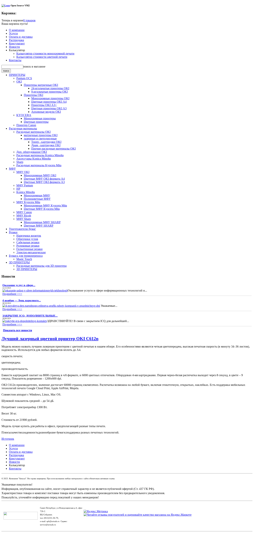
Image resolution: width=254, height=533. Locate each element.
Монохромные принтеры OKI (50, 98)
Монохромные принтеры (40, 118)
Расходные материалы (23, 128)
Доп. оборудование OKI (31, 151)
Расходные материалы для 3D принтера (41, 265)
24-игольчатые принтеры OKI (50, 88)
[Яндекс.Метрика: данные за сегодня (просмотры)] (96, 511)
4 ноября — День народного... (21, 300)
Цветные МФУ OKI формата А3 (44, 182)
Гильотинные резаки (29, 249)
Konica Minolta (25, 192)
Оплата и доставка (21, 36)
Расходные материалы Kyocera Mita (38, 165)
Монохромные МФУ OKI (40, 175)
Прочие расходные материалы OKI (53, 148)
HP (18, 188)
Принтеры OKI (33, 95)
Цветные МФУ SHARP (38, 225)
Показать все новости (17, 330)
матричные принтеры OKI (40, 135)
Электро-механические (31, 252)
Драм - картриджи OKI (45, 145)
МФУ (12, 168)
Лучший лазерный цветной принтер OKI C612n (49, 338)
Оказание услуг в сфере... (18, 285)
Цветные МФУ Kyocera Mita (42, 208)
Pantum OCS (24, 78)
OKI (19, 81)
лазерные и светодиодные (40, 138)
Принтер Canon (26, 125)
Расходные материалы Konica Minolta (40, 155)
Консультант (17, 43)
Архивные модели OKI (46, 111)
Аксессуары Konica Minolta (33, 158)
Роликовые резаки (27, 245)
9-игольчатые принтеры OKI (49, 91)
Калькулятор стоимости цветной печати (41, 56)
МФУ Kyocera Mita (28, 202)
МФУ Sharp (23, 218)
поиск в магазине (34, 66)
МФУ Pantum (24, 185)
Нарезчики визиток (28, 235)
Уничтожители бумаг (22, 229)
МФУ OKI (22, 172)
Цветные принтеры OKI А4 (49, 101)
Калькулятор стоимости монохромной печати (45, 53)
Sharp (19, 162)
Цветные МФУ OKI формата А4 (44, 178)
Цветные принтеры (36, 121)
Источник (7, 438)
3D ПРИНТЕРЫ (19, 262)
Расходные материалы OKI (33, 131)
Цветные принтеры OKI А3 (49, 108)
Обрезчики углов (27, 239)
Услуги (13, 33)
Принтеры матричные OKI (41, 85)
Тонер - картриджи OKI (46, 141)
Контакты (15, 60)
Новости (14, 46)
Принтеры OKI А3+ (44, 105)
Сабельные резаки (27, 242)
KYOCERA (23, 115)
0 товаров (29, 20)
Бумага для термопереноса (26, 255)
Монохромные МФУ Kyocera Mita (45, 205)
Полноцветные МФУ (37, 198)
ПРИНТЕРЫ (17, 74)
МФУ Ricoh (23, 215)
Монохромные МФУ (37, 195)
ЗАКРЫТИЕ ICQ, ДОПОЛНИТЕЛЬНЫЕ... (30, 315)
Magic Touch (24, 259)
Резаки (13, 232)
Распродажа (16, 40)
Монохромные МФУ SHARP (42, 222)
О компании (17, 30)
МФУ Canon (24, 212)
